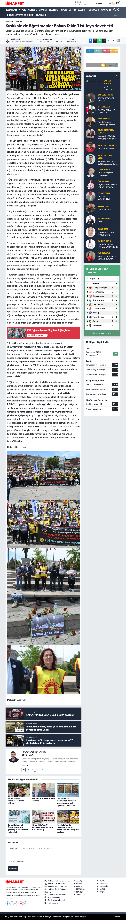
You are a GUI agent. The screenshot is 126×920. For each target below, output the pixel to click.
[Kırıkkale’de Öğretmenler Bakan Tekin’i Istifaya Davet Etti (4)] (43, 524)
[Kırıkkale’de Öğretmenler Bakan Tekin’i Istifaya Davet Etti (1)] (43, 669)
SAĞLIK (81, 10)
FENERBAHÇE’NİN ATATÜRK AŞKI (106, 233)
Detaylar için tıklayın (102, 333)
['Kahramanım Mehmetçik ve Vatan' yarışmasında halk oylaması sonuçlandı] (68, 790)
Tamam (117, 916)
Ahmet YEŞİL (103, 207)
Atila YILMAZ (104, 107)
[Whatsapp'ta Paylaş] (99, 41)
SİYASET (43, 10)
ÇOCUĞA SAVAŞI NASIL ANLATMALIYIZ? (108, 245)
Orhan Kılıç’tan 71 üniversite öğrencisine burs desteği (42, 827)
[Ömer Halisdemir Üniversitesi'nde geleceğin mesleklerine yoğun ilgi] (19, 817)
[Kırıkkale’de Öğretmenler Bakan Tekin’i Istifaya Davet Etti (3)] (43, 621)
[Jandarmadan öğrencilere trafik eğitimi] (19, 790)
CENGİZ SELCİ (104, 193)
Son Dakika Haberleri (56, 900)
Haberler (9, 21)
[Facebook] (28, 770)
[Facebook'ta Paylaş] (90, 41)
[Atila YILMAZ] (90, 110)
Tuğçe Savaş (104, 253)
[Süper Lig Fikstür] (117, 342)
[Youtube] (21, 903)
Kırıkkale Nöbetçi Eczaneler (59, 881)
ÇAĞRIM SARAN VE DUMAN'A (106, 111)
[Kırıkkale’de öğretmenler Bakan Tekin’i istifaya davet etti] (43, 69)
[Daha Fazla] (104, 41)
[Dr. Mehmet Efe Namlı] (90, 159)
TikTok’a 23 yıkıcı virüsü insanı (105, 174)
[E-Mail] (24, 770)
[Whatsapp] (25, 903)
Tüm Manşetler (54, 897)
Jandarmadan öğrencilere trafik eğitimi (16, 800)
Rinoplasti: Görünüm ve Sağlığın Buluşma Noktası (107, 137)
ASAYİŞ (22, 10)
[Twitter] (33, 770)
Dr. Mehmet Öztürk (107, 145)
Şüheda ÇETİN (104, 241)
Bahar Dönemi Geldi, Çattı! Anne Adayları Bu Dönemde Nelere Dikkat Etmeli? (107, 162)
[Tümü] (117, 76)
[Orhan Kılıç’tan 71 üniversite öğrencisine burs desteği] (43, 817)
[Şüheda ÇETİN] (90, 244)
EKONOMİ (54, 10)
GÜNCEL (32, 10)
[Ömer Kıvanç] (90, 184)
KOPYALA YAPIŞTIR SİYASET (106, 99)
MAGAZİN (106, 10)
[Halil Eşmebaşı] (90, 122)
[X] (12, 903)
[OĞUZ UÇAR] (90, 232)
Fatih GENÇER (104, 219)
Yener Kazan (104, 169)
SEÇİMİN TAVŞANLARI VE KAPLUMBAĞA (107, 186)
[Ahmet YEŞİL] (90, 208)
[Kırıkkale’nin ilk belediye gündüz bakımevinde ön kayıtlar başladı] (68, 817)
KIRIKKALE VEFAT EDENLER (20, 15)
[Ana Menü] (115, 15)
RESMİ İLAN (11, 10)
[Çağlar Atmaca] (94, 81)
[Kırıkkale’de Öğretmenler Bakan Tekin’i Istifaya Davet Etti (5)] (43, 475)
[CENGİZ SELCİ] (90, 196)
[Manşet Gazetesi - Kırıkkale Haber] (15, 3)
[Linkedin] (42, 770)
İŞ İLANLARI (40, 15)
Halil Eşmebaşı (105, 119)
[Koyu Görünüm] (118, 10)
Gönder (13, 869)
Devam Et (25, 765)
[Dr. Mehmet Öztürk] (90, 147)
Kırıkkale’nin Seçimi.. (107, 149)
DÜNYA (102, 881)
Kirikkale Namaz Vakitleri (57, 886)
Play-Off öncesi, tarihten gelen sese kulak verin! (106, 123)
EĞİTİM (72, 10)
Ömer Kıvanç (104, 181)
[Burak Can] (13, 757)
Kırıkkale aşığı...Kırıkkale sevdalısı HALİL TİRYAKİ (108, 198)
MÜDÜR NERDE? (105, 210)
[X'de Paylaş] (95, 41)
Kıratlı (100, 222)
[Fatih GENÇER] (90, 220)
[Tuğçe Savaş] (90, 256)
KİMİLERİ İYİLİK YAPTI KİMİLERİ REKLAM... (107, 257)
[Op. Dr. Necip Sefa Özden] (90, 134)
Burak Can (27, 755)
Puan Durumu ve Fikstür (57, 895)
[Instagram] (37, 770)
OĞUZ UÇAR (103, 229)
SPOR (64, 10)
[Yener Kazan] (90, 172)
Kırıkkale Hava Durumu (56, 884)
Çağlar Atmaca (105, 95)
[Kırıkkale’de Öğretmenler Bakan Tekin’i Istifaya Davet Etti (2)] (43, 572)
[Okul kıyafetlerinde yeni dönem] (43, 790)
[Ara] (114, 10)
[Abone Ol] (118, 40)
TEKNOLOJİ (93, 10)
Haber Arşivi (53, 903)
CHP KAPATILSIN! (109, 88)
